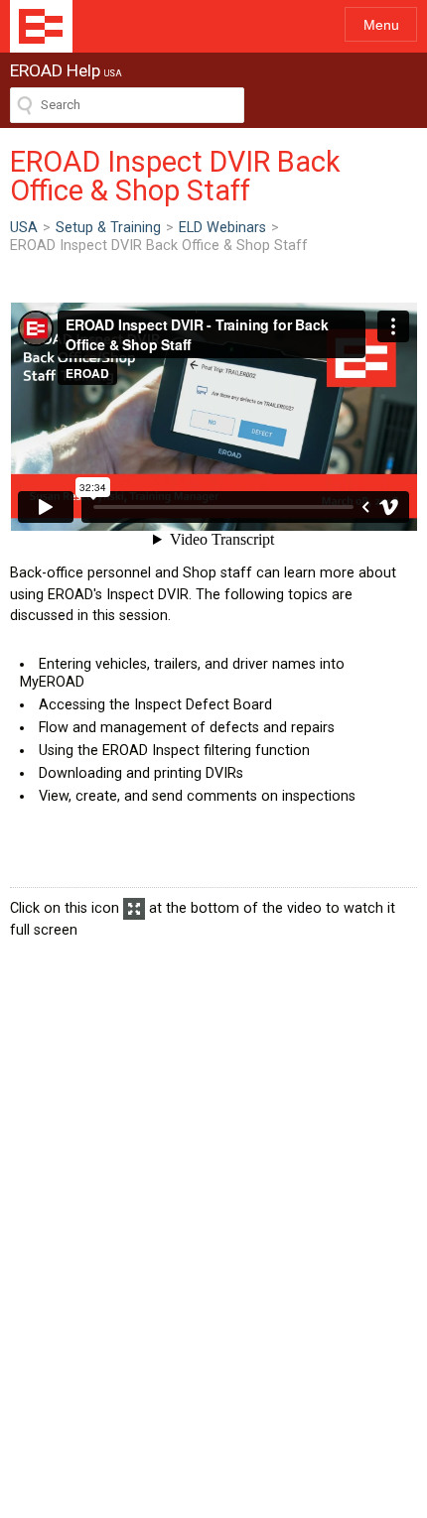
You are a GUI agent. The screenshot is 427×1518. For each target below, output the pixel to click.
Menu (381, 25)
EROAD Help (41, 26)
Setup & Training (108, 227)
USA (24, 227)
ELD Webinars (222, 227)
